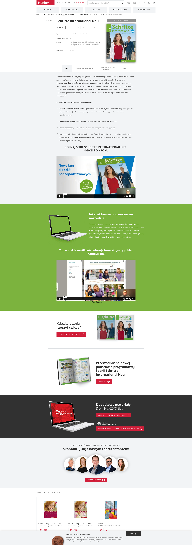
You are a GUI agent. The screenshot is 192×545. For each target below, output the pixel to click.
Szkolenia (96, 10)
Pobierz (102, 381)
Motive (101, 523)
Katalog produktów (48, 15)
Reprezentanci (72, 10)
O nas (58, 2)
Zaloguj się (68, 2)
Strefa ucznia (144, 10)
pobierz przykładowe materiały (111, 415)
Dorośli (94, 15)
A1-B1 (102, 15)
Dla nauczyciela (120, 10)
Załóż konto (80, 2)
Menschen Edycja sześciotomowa (80, 523)
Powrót (51, 20)
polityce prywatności (98, 540)
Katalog (47, 10)
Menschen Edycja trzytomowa (49, 523)
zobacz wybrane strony (70, 334)
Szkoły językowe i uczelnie (66, 15)
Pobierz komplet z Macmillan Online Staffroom (118, 429)
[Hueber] (45, 2)
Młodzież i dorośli (83, 15)
